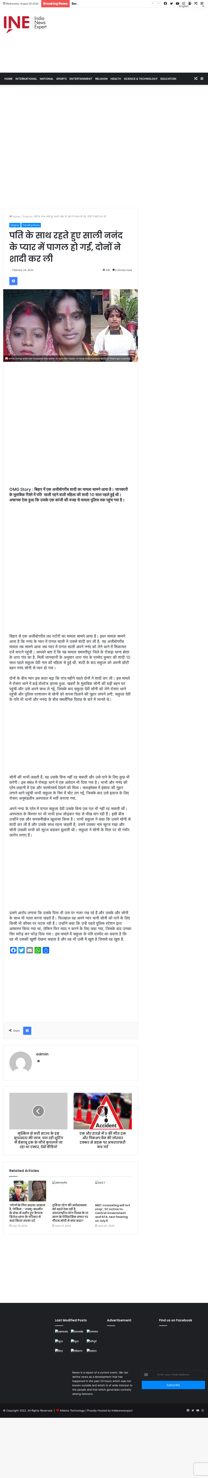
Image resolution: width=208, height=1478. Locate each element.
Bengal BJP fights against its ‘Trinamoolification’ (108, 3)
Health (115, 78)
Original (27, 216)
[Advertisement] (138, 40)
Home (16, 216)
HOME (8, 78)
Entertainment (80, 78)
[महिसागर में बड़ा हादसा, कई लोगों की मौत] (78, 1353)
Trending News (31, 225)
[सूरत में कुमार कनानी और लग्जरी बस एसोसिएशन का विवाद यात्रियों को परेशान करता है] (62, 1343)
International (26, 78)
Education (168, 78)
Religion (101, 78)
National (46, 78)
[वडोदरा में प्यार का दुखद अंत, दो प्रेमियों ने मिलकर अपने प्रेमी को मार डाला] (94, 1355)
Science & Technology (141, 78)
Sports (61, 78)
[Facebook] (13, 281)
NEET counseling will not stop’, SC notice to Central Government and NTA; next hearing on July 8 (112, 1213)
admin (42, 1054)
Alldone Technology (72, 1410)
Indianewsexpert (122, 1410)
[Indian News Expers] (25, 25)
